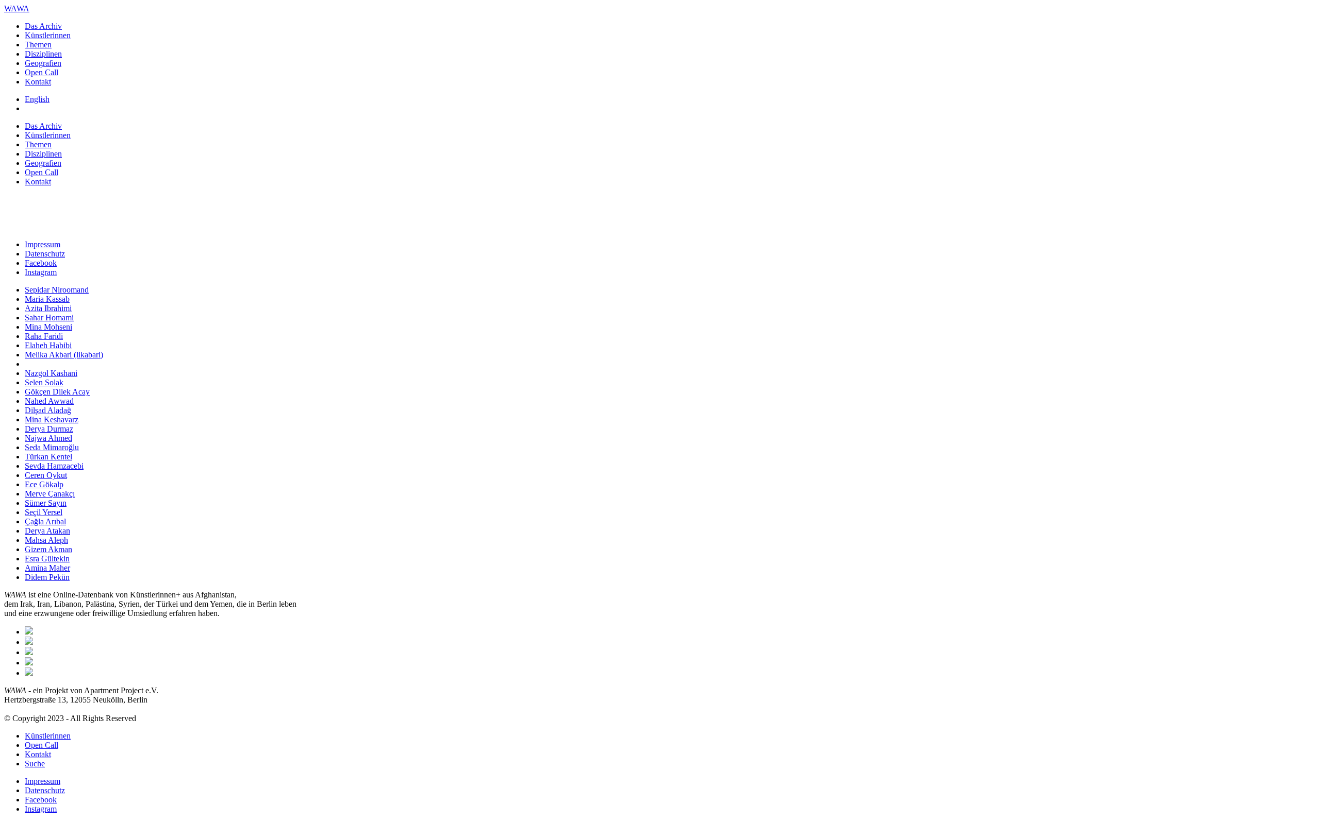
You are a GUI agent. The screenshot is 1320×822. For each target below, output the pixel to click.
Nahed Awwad (49, 401)
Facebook (41, 263)
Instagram (41, 272)
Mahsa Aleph (46, 540)
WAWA (16, 8)
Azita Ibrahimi (48, 308)
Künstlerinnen (48, 35)
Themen (38, 44)
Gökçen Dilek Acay (57, 391)
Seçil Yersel (43, 512)
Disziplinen (43, 53)
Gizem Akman (48, 549)
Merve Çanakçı (50, 493)
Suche (35, 763)
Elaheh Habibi (48, 345)
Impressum (42, 244)
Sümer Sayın (46, 503)
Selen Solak (44, 382)
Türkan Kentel (48, 456)
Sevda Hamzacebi (54, 465)
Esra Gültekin (47, 558)
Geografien (43, 63)
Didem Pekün (47, 577)
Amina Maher (47, 567)
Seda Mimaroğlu (52, 447)
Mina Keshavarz (51, 419)
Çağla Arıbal (45, 521)
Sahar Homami (49, 317)
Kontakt (38, 81)
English (37, 99)
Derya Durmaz (49, 428)
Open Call (41, 72)
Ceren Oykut (46, 475)
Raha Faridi (44, 336)
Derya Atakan (47, 530)
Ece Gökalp (44, 484)
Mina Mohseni (48, 326)
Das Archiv (43, 26)
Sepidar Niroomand (57, 289)
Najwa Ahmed (48, 438)
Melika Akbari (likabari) (64, 354)
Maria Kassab (47, 299)
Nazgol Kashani (51, 373)
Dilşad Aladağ (48, 410)
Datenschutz (45, 253)
